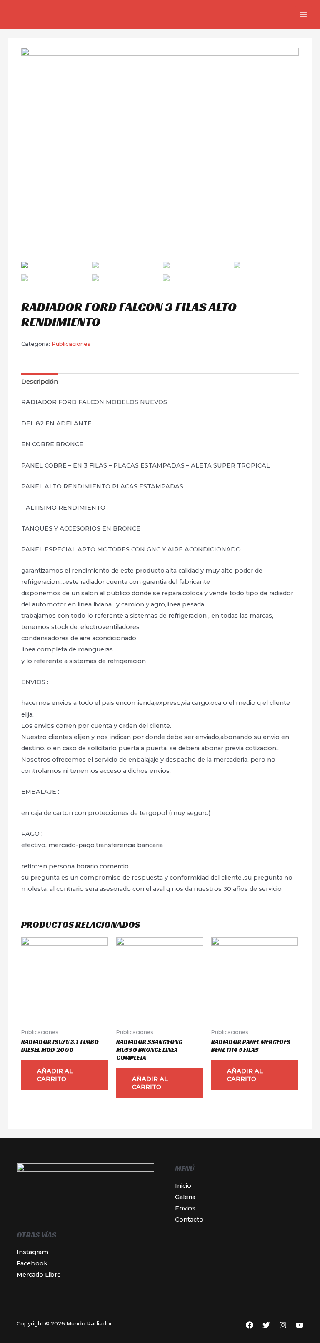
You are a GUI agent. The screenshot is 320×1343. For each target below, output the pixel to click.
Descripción (39, 381)
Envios (185, 1208)
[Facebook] (249, 1325)
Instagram (32, 1252)
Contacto (189, 1219)
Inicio (183, 1186)
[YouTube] (299, 1325)
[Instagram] (283, 1325)
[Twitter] (266, 1325)
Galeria (185, 1197)
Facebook (32, 1263)
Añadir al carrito (55, 1075)
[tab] (39, 382)
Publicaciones (71, 343)
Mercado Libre (39, 1274)
